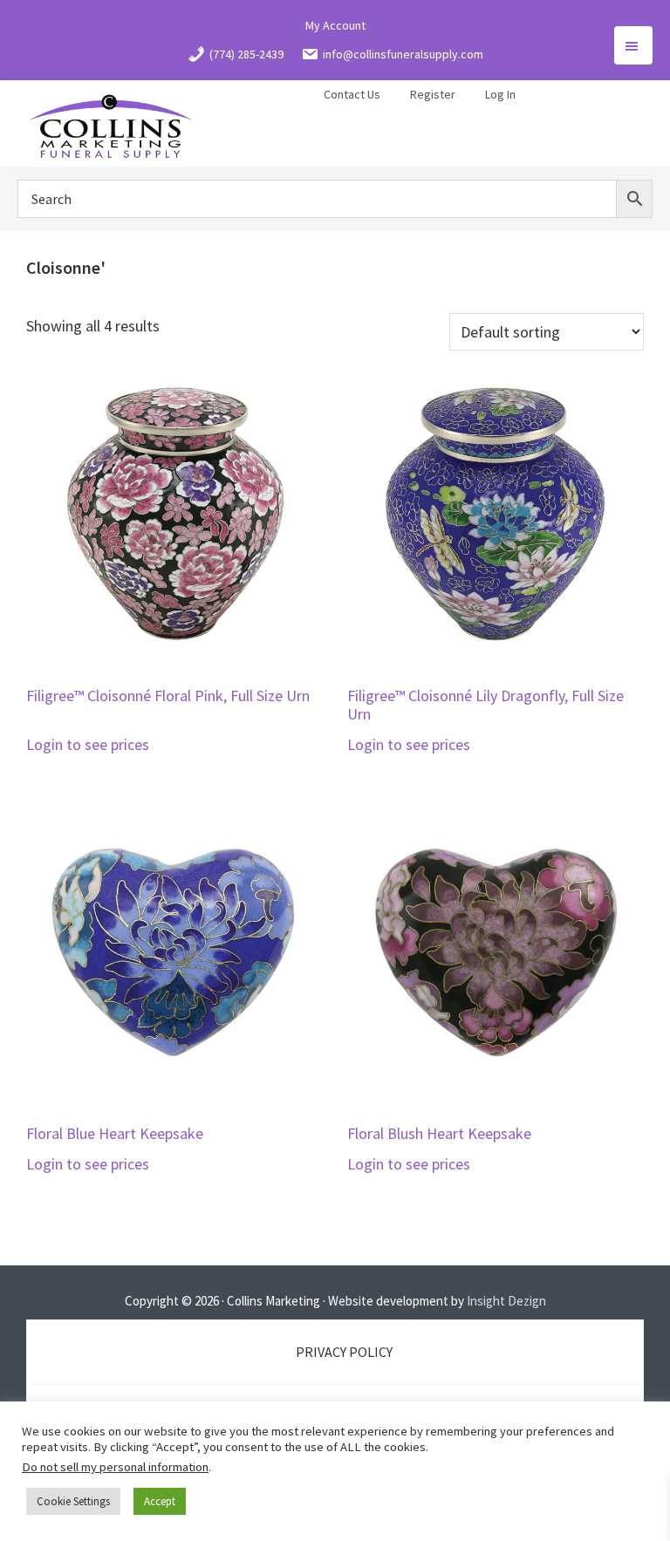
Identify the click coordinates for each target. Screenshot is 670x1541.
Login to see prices (87, 744)
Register (432, 94)
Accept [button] (159, 1501)
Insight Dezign (506, 1300)
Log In (500, 94)
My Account (335, 25)
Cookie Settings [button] (73, 1501)
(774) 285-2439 (246, 54)
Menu (633, 45)
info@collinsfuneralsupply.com (403, 54)
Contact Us (352, 94)
